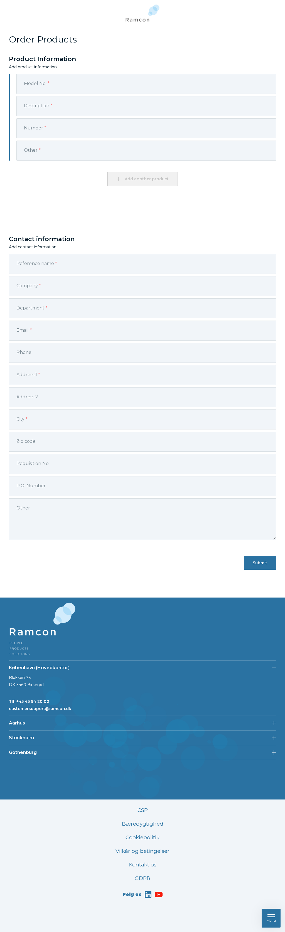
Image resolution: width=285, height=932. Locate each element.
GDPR (142, 878)
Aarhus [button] (17, 723)
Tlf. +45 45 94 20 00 (29, 701)
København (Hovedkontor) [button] (39, 667)
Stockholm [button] (21, 737)
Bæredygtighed (142, 824)
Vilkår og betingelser (142, 851)
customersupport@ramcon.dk (40, 708)
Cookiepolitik (142, 837)
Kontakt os (142, 864)
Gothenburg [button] (23, 752)
